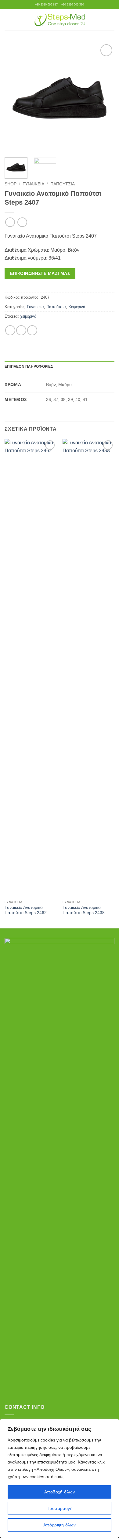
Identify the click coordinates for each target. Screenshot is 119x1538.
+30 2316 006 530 (72, 4)
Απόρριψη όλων (59, 1524)
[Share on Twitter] (21, 330)
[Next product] (10, 222)
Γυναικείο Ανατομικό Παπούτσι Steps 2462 (26, 910)
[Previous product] (22, 222)
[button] (8, 20)
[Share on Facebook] (10, 330)
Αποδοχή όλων (59, 1491)
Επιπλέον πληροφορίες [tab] (29, 366)
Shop (10, 184)
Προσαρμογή (59, 1508)
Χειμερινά (76, 306)
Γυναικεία (33, 184)
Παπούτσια (62, 184)
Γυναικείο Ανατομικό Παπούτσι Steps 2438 (84, 910)
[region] (59, 1478)
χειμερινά (28, 316)
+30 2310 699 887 (46, 4)
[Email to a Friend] (32, 330)
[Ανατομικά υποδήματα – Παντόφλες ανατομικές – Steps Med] (59, 19)
